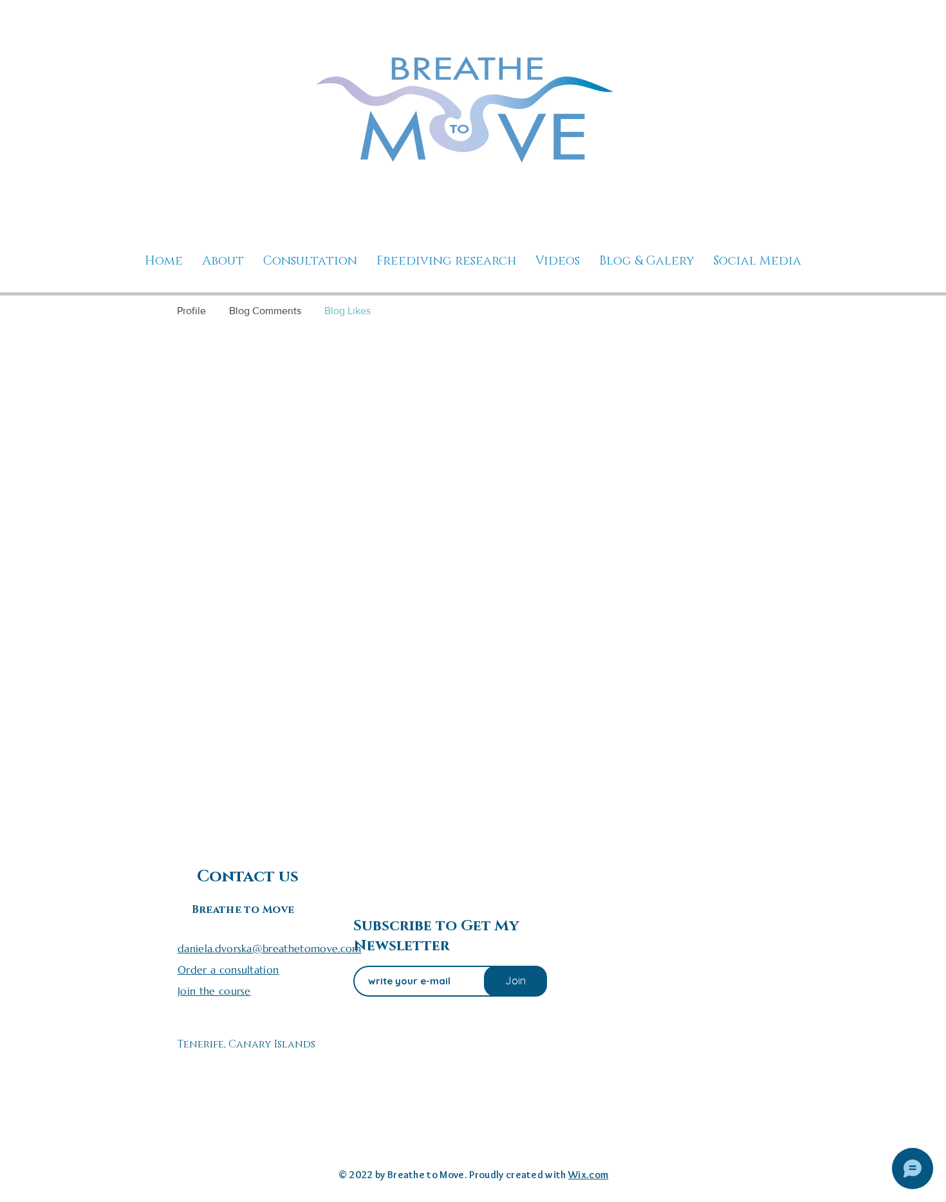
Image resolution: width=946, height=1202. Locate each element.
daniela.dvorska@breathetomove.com (270, 948)
